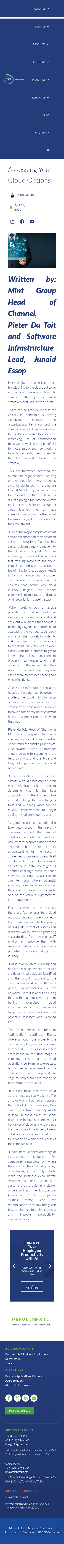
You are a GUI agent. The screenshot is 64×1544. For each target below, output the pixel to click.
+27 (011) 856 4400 (17, 1440)
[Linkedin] (12, 221)
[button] (41, 9)
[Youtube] (32, 221)
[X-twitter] (17, 1398)
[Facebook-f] (8, 1398)
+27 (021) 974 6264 (17, 1467)
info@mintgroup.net (16, 1444)
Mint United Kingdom (21, 1491)
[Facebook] (22, 221)
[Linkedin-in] (25, 1398)
